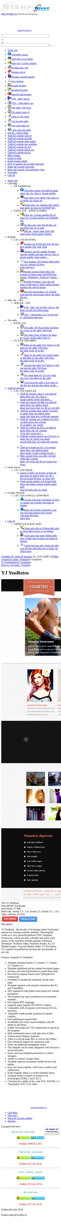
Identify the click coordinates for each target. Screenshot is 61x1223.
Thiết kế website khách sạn (21, 150)
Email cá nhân (15, 158)
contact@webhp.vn (24, 30)
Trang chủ (13, 50)
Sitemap (11, 1121)
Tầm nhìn (12, 1115)
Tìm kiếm (12, 172)
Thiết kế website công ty (20, 135)
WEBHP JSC (8, 556)
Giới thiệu (12, 1112)
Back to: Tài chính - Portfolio (15, 565)
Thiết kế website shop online (22, 141)
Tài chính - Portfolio (19, 559)
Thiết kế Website (16, 388)
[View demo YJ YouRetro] (10, 921)
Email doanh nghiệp (17, 161)
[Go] (2, 39)
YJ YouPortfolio (9, 562)
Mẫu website (14, 155)
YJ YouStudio (24, 562)
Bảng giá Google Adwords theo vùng (26, 169)
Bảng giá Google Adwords (21, 166)
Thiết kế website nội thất (20, 138)
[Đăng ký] (28, 921)
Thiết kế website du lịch (19, 147)
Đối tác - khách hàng (18, 133)
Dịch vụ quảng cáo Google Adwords (26, 164)
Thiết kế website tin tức (19, 152)
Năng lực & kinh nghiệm (20, 1118)
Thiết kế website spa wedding (22, 144)
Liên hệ (11, 175)
